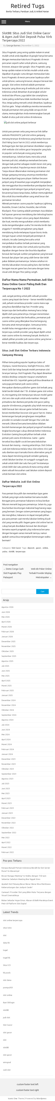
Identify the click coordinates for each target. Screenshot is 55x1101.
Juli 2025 (5, 666)
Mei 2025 (5, 676)
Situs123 (7, 965)
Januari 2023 (7, 813)
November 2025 (9, 646)
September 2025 (9, 656)
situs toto (7, 928)
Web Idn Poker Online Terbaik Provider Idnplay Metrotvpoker (40, 573)
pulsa (4, 551)
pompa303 (8, 987)
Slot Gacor (16, 548)
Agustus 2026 (7, 607)
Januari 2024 (7, 754)
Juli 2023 (5, 783)
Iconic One (12, 1098)
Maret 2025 (7, 686)
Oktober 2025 (8, 651)
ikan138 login (9, 1002)
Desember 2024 (8, 700)
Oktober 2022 (8, 828)
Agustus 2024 (7, 720)
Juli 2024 (5, 725)
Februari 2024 (8, 749)
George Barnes (13, 45)
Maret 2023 (7, 803)
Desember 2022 (8, 818)
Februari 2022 (8, 852)
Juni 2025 (6, 671)
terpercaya (20, 551)
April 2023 (6, 798)
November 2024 (9, 705)
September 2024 (9, 715)
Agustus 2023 (7, 779)
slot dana (7, 980)
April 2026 (6, 622)
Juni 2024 (6, 730)
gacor (38, 548)
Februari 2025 (8, 690)
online (45, 548)
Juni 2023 (6, 788)
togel (5, 950)
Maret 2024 (7, 744)
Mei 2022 (5, 837)
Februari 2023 (8, 808)
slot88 (11, 551)
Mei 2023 (5, 793)
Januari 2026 (7, 636)
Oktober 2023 (8, 769)
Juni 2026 (6, 612)
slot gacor (7, 1032)
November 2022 (9, 823)
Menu (27, 21)
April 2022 (6, 842)
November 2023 (9, 764)
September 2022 (9, 832)
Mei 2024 (5, 734)
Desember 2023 (8, 759)
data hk (6, 943)
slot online (7, 995)
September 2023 (9, 774)
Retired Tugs (27, 6)
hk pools (7, 973)
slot (4, 935)
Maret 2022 (7, 847)
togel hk (6, 958)
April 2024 (6, 739)
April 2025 (6, 681)
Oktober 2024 (8, 710)
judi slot (6, 1017)
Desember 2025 (8, 641)
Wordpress (41, 1098)
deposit (31, 548)
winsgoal (7, 1062)
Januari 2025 (7, 695)
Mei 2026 (5, 617)
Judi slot (7, 1070)
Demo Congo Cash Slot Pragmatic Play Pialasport (13, 573)
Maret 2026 (7, 627)
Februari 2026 (8, 631)
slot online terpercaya (12, 920)
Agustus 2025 (7, 661)
